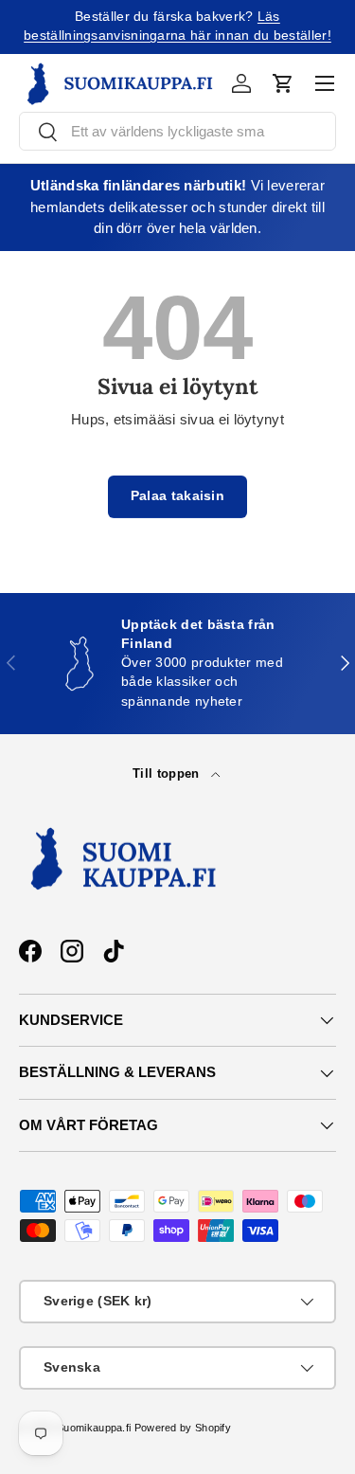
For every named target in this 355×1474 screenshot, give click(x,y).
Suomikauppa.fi (94, 1427)
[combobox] (177, 131)
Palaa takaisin (177, 496)
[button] (283, 83)
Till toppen (168, 773)
